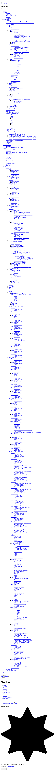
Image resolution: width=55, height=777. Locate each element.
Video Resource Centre (11, 670)
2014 (12, 125)
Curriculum (8, 25)
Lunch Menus (9, 154)
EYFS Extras (11, 286)
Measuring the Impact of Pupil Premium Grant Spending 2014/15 (22, 137)
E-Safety (13, 304)
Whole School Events (18, 101)
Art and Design (12, 90)
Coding (12, 305)
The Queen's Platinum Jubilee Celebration (23, 467)
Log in (4, 672)
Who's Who (8, 18)
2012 (12, 128)
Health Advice (9, 153)
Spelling (13, 42)
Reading (13, 31)
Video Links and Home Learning (21, 492)
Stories (15, 540)
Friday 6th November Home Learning (22, 642)
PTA (7, 159)
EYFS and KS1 (14, 211)
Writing (12, 38)
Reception (19, 64)
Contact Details (9, 14)
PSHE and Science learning (22, 335)
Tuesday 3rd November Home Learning (22, 639)
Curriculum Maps (17, 460)
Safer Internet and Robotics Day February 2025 (21, 294)
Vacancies (8, 17)
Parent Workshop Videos (19, 37)
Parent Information (15, 29)
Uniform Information (10, 163)
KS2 (15, 79)
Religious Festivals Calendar (17, 88)
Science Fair (16, 72)
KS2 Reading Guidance (19, 35)
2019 (12, 119)
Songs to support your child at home (21, 47)
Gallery (12, 76)
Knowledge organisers (18, 496)
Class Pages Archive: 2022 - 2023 (16, 398)
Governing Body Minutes (14, 112)
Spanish (10, 291)
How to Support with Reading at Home (22, 36)
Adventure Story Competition (20, 633)
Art (17, 616)
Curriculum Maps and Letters (20, 501)
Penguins (10, 205)
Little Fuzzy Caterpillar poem (23, 548)
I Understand (3, 769)
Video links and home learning (20, 511)
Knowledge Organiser (18, 472)
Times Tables (17, 55)
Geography (11, 83)
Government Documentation (17, 27)
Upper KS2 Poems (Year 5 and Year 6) (25, 259)
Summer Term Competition (19, 261)
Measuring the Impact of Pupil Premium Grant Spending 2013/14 (22, 139)
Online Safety (9, 155)
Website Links (14, 171)
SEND (7, 143)
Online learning (17, 620)
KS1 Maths (13, 49)
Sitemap (5, 696)
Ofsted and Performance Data (12, 113)
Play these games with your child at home (23, 50)
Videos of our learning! (16, 81)
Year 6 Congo (11, 201)
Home (4, 11)
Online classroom (17, 582)
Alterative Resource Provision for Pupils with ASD (17, 21)
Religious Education (13, 87)
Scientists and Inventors (16, 270)
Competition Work (18, 73)
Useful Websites (17, 230)
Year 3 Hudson (12, 183)
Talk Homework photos (19, 485)
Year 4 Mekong (12, 187)
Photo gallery (11, 24)
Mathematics (11, 44)
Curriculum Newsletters (19, 456)
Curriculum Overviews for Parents (21, 601)
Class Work (16, 61)
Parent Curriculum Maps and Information (22, 483)
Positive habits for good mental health (22, 212)
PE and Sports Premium (11, 129)
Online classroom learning (19, 654)
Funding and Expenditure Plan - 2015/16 (17, 133)
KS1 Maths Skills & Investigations (21, 232)
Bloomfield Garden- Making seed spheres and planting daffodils (27, 432)
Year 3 (18, 67)
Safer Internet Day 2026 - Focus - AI (19, 293)
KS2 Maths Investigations (19, 239)
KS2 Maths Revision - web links (21, 56)
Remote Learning (9, 141)
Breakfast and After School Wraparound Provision (16, 152)
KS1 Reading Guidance (19, 33)
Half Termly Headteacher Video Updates (14, 147)
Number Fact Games (18, 228)
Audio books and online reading (18, 263)
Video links (16, 572)
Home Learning (17, 537)
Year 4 (18, 69)
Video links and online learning (20, 486)
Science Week (17, 427)
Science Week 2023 (15, 60)
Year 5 (18, 70)
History (10, 84)
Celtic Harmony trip (18, 431)
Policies (7, 130)
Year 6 (18, 71)
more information (10, 766)
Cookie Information (7, 697)
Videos (15, 271)
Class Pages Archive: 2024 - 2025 (16, 306)
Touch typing (14, 303)
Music (10, 107)
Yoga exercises (17, 216)
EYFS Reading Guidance (19, 32)
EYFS (10, 26)
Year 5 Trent (11, 194)
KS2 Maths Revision (18, 236)
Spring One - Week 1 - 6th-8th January (25, 562)
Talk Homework (17, 454)
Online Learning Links (19, 505)
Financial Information (10, 110)
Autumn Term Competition (19, 255)
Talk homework (17, 547)
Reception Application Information (13, 160)
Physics (12, 274)
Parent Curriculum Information (20, 477)
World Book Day (15, 247)
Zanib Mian (16, 265)
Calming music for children (19, 213)
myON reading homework (16, 245)
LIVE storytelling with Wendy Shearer (22, 252)
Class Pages (8, 168)
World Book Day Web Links (20, 250)
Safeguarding (9, 142)
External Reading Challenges (20, 262)
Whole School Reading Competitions (19, 253)
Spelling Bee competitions (16, 241)
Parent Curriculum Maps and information (22, 507)
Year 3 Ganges (14, 373)
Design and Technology (14, 93)
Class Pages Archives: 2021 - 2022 (16, 451)
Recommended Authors (16, 264)
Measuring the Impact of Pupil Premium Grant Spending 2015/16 (22, 136)
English (10, 30)
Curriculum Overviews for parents (21, 570)
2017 (12, 122)
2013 (12, 126)
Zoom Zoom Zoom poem (22, 549)
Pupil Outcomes (12, 114)
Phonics (13, 43)
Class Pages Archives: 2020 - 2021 (16, 534)
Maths (10, 221)
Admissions (8, 20)
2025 (12, 116)
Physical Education (13, 106)
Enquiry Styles (14, 75)
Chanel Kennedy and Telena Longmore (22, 267)
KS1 (15, 78)
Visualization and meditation (20, 217)
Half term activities (15, 668)
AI (11, 302)
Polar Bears (11, 209)
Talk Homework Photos (19, 473)
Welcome (8, 13)
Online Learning (17, 457)
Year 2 (18, 66)
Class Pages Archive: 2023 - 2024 (16, 357)
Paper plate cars (17, 556)
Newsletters (8, 146)
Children (5, 166)
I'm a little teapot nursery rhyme (23, 550)
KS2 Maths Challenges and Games (21, 238)
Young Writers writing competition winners (23, 40)
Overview (16, 317)
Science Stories (14, 283)
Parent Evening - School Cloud (12, 149)
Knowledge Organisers (16, 96)
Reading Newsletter (15, 244)
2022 (12, 118)
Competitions (14, 82)
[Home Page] (4, 3)
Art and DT (11, 285)
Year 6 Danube (12, 198)
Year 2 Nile (11, 180)
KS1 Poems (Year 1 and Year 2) (23, 257)
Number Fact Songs (18, 229)
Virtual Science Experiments (17, 282)
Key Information (6, 19)
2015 (12, 124)
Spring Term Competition (19, 256)
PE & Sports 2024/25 (13, 268)
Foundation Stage (15, 46)
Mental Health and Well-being (15, 210)
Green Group (17, 643)
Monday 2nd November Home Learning (22, 637)
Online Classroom (18, 541)
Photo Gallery (17, 608)
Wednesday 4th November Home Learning (23, 640)
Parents (4, 148)
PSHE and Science (21, 340)
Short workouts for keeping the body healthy (23, 215)
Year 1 (18, 65)
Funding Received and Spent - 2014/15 (17, 134)
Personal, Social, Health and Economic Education (19, 99)
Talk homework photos (19, 497)
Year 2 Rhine (14, 414)
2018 (12, 120)
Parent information (15, 174)
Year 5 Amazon (12, 190)
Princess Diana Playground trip (20, 465)
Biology (13, 281)
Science (10, 59)
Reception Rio (12, 172)
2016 (12, 123)
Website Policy (6, 698)
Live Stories (16, 251)
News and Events (7, 145)
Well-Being (8, 165)
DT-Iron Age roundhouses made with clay (23, 430)
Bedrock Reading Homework (17, 246)
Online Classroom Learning (20, 604)
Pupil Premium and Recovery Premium (14, 131)
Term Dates (8, 162)
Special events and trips (22, 617)
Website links (14, 175)
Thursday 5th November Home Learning (22, 641)
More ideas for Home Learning (23, 546)
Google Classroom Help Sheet (20, 658)
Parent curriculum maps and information (22, 471)
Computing (11, 95)
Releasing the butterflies (19, 468)
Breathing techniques (18, 218)
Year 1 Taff (11, 176)
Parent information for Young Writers (22, 41)
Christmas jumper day (18, 558)
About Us (5, 12)
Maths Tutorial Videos (18, 53)
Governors (8, 111)
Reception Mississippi (16, 543)
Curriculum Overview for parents (21, 578)
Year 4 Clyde (14, 329)
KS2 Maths (13, 54)
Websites (16, 273)
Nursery (18, 62)
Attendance (8, 151)
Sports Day (16, 426)
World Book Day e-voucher (20, 248)
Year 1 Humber (14, 469)
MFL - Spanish (12, 108)
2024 (12, 117)
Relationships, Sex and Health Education (14, 140)
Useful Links (8, 164)
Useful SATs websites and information (22, 657)
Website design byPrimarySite (10, 703)
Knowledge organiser (18, 478)
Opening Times (9, 157)
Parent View (8, 158)
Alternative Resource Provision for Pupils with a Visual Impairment (20, 23)
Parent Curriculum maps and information (22, 523)
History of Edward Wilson (11, 15)
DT (17, 614)
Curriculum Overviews (19, 560)
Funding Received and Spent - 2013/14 (17, 135)
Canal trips (16, 425)
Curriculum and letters (18, 495)
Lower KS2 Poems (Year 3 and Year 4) (25, 258)
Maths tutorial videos (18, 48)
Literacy (10, 240)
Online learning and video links (20, 474)
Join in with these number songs (21, 224)
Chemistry (13, 277)
